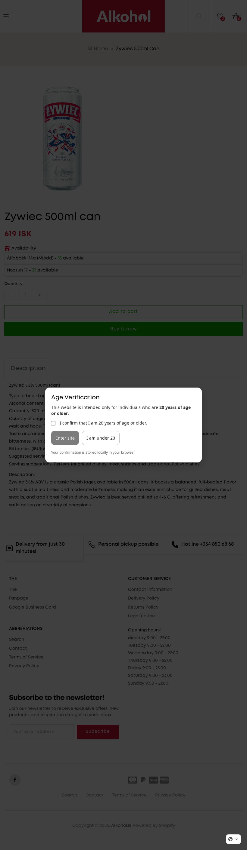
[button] (233, 839)
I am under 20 (100, 438)
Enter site (65, 438)
